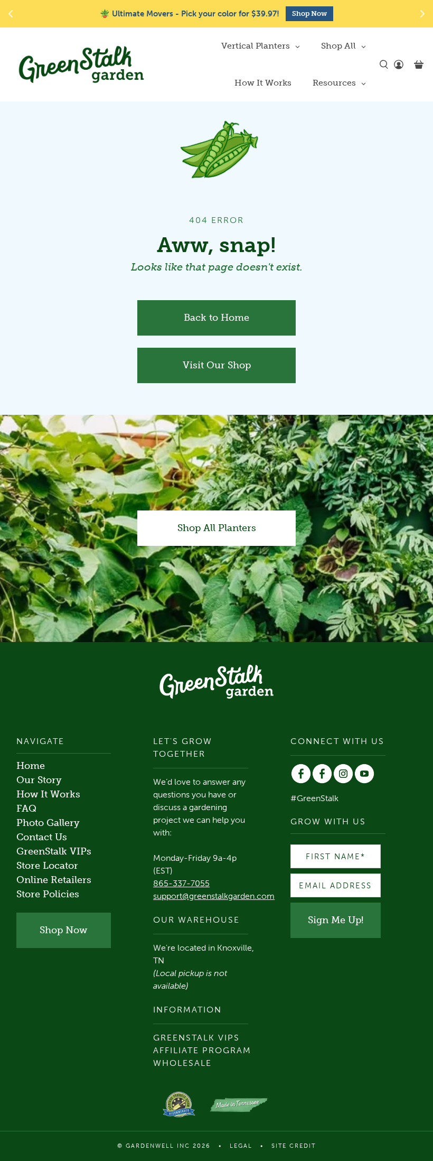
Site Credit (293, 1146)
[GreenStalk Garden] (81, 64)
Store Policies (47, 894)
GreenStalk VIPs (53, 851)
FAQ (26, 808)
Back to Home (216, 317)
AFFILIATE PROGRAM (202, 1050)
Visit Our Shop (217, 365)
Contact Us (41, 837)
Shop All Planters (216, 528)
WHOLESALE (182, 1063)
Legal (241, 1146)
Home (30, 766)
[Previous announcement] (10, 14)
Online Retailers (53, 880)
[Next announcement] (422, 14)
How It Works (48, 794)
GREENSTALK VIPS (196, 1038)
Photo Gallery (48, 823)
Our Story (39, 780)
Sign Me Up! (335, 920)
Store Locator (47, 865)
